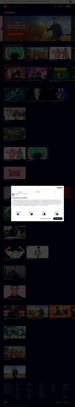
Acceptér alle (58, 218)
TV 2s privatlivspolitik (43, 205)
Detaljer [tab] (37, 191)
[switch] (31, 214)
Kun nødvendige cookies (45, 218)
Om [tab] (55, 191)
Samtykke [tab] (20, 191)
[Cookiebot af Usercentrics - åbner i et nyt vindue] (57, 188)
